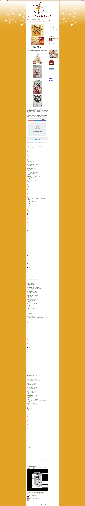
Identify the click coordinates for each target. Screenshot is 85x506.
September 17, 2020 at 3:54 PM (33, 291)
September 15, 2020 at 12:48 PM (36, 176)
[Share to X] (40, 146)
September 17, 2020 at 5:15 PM (35, 295)
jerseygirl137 (29, 180)
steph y (29, 303)
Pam (28, 391)
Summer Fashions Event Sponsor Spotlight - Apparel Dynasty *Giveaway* (37, 492)
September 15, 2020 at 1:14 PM (34, 180)
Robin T (29, 383)
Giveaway (37, 147)
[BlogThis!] (39, 146)
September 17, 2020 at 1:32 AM (35, 283)
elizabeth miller (30, 250)
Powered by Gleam (38, 135)
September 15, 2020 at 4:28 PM (35, 209)
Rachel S (29, 271)
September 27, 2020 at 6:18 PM (33, 387)
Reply (29, 157)
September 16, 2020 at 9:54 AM (35, 250)
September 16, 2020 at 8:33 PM (33, 275)
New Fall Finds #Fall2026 (31, 466)
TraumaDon (29, 213)
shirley (29, 375)
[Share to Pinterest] (41, 146)
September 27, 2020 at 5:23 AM (36, 379)
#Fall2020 (29, 147)
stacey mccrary (30, 209)
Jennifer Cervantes (30, 176)
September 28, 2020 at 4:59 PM (33, 391)
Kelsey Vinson (30, 395)
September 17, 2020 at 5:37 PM (34, 299)
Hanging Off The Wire (55, 38)
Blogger (46, 504)
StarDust (29, 403)
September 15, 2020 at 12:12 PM (35, 172)
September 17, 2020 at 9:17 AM (36, 287)
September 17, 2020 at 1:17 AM (34, 279)
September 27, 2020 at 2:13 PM (33, 383)
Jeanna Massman (30, 379)
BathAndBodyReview (33, 147)
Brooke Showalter (30, 287)
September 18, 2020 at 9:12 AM (34, 311)
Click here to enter (37, 139)
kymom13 (29, 299)
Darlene (29, 291)
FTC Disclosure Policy (51, 27)
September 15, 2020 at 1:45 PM (32, 184)
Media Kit (50, 26)
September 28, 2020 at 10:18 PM (35, 395)
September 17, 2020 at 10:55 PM (34, 307)
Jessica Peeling (30, 283)
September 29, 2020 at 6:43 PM (33, 411)
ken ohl (29, 168)
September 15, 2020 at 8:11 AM (34, 159)
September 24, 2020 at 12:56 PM (33, 371)
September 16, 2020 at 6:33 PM (34, 271)
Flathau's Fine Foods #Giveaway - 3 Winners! (34, 498)
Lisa (28, 184)
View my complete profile (55, 40)
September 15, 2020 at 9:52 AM (34, 164)
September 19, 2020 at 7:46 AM (35, 316)
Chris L (29, 387)
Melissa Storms (30, 316)
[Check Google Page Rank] (55, 78)
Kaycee (29, 371)
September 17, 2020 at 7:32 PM (33, 303)
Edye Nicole (29, 159)
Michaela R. (29, 407)
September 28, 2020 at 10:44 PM (34, 399)
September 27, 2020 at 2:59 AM (33, 375)
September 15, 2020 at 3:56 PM (33, 201)
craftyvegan (29, 164)
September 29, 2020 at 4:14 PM (34, 403)
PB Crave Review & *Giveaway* (33, 495)
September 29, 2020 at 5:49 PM (34, 407)
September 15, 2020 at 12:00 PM (33, 168)
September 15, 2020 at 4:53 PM (34, 213)
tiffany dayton (29, 295)
